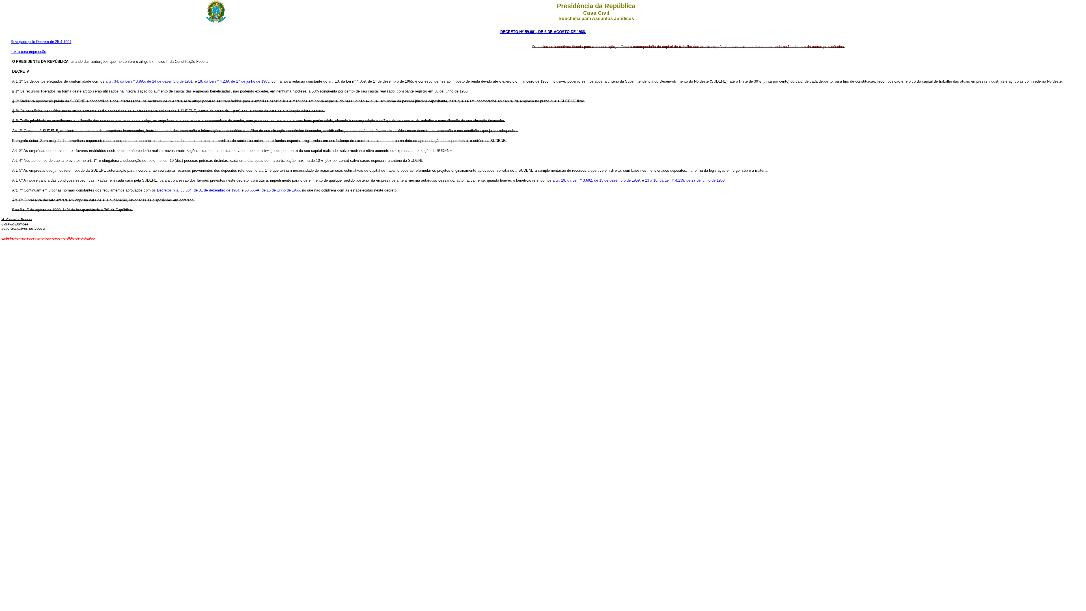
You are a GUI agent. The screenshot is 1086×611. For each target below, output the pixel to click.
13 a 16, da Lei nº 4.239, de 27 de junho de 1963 (685, 180)
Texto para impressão (28, 52)
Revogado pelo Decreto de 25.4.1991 (41, 42)
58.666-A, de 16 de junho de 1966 (272, 190)
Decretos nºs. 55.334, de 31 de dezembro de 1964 (198, 190)
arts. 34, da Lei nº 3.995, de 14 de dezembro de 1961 (149, 81)
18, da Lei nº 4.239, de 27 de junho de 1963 (233, 81)
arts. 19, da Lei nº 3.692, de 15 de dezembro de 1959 (596, 180)
